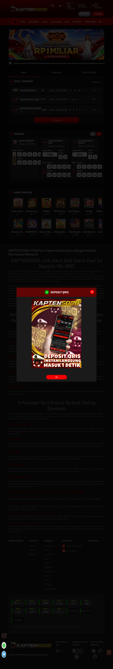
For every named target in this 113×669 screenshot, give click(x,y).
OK (56, 377)
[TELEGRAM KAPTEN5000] (3, 653)
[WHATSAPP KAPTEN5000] (3, 644)
